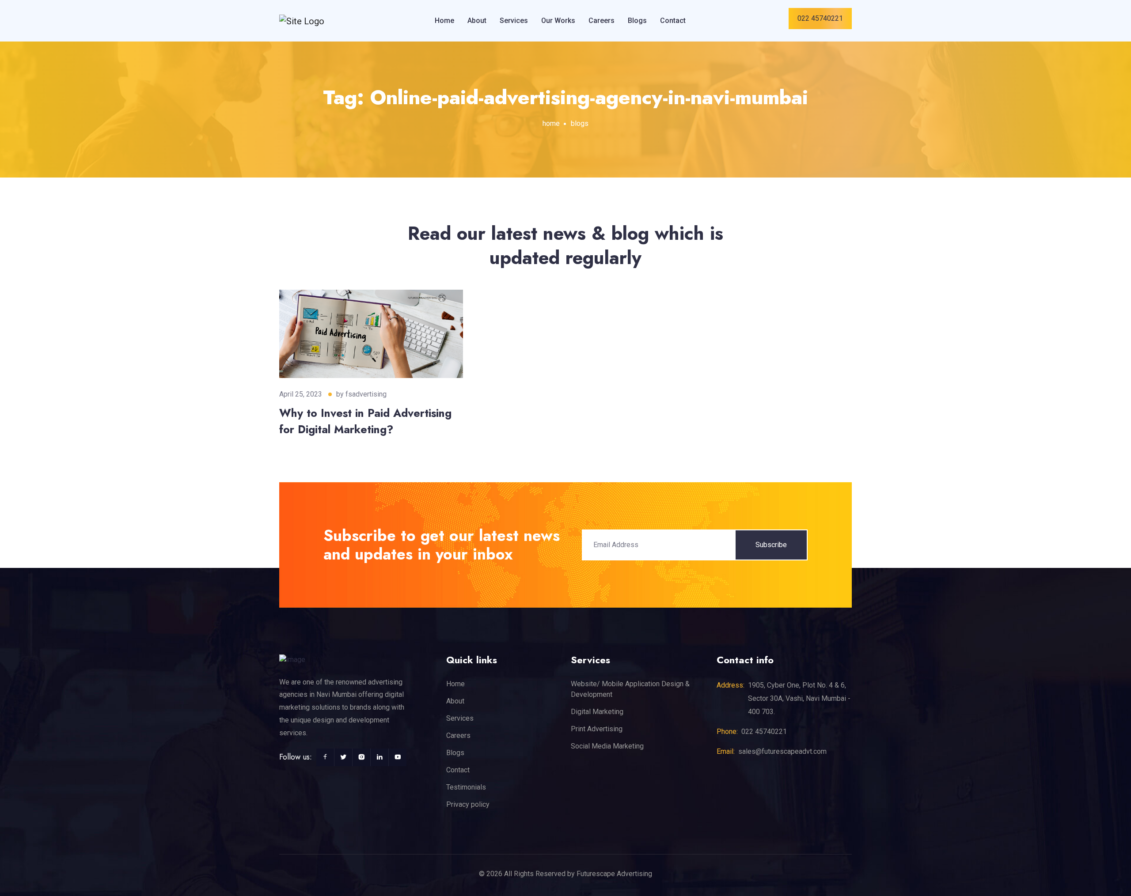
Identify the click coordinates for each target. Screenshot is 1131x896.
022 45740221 (820, 18)
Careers (601, 20)
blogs (579, 123)
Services (514, 20)
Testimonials (466, 787)
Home (444, 20)
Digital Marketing (597, 711)
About (476, 20)
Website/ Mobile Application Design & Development (630, 689)
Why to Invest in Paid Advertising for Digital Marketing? (365, 421)
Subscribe (771, 545)
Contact (673, 20)
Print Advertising (596, 729)
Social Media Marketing (607, 746)
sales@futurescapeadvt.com (782, 751)
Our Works (558, 20)
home (551, 123)
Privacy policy (468, 804)
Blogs (637, 20)
